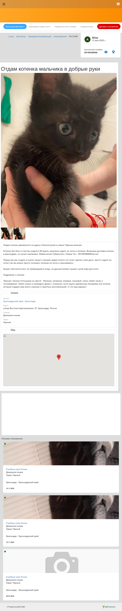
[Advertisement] (61, 414)
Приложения (60, 36)
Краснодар (30, 301)
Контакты (21, 36)
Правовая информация (39, 36)
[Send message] (106, 51)
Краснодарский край (13, 301)
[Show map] (113, 51)
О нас (11, 36)
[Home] (4, 4)
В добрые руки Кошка (16, 469)
